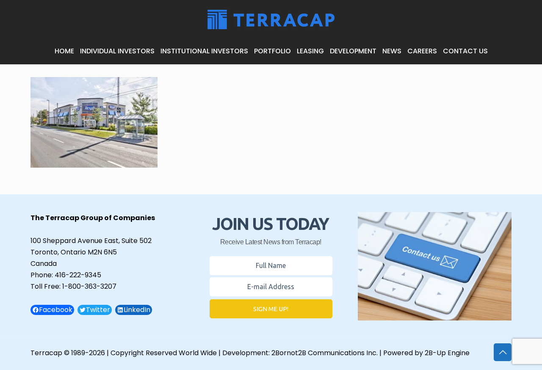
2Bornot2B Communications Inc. (324, 353)
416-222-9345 (78, 275)
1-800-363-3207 (89, 286)
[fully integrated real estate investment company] (271, 19)
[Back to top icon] (503, 352)
